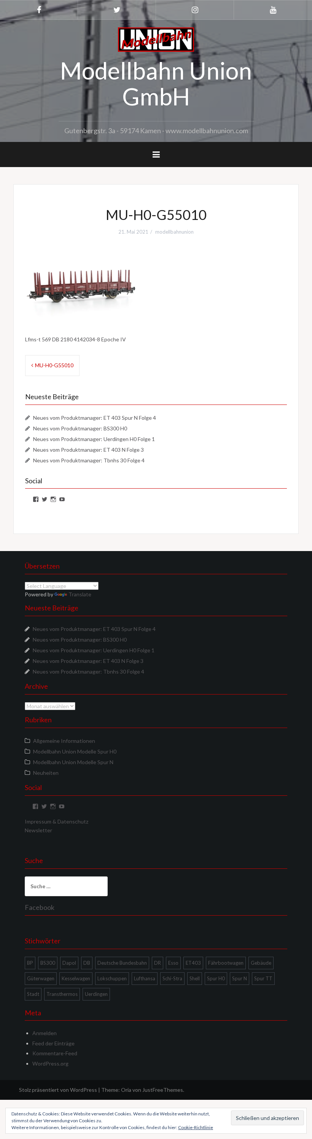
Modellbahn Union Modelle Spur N (73, 762)
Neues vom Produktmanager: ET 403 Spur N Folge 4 (94, 417)
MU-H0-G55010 (54, 365)
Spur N (239, 978)
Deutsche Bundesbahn (122, 963)
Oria (126, 1089)
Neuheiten (46, 772)
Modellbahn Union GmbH (156, 83)
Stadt (33, 994)
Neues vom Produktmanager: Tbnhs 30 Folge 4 (89, 460)
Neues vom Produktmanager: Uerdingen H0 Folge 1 (94, 439)
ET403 (193, 963)
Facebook (39, 907)
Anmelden (44, 1033)
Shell (194, 978)
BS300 (47, 963)
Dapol (69, 963)
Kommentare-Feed (54, 1053)
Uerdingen (96, 994)
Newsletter (38, 830)
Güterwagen (40, 978)
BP (30, 963)
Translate (79, 594)
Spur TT (263, 978)
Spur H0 (216, 978)
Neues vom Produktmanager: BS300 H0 (80, 428)
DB (86, 963)
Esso (173, 963)
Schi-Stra (172, 978)
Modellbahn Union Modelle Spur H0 (74, 751)
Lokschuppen (112, 978)
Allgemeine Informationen (64, 741)
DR (157, 963)
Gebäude (261, 963)
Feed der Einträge (53, 1043)
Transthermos (62, 994)
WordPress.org (50, 1063)
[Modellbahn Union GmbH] (156, 39)
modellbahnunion (174, 232)
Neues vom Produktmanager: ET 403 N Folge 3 (88, 449)
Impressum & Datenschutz (56, 821)
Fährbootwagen (226, 963)
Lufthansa (144, 978)
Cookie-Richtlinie (195, 1127)
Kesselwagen (76, 978)
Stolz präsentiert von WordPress (58, 1089)
